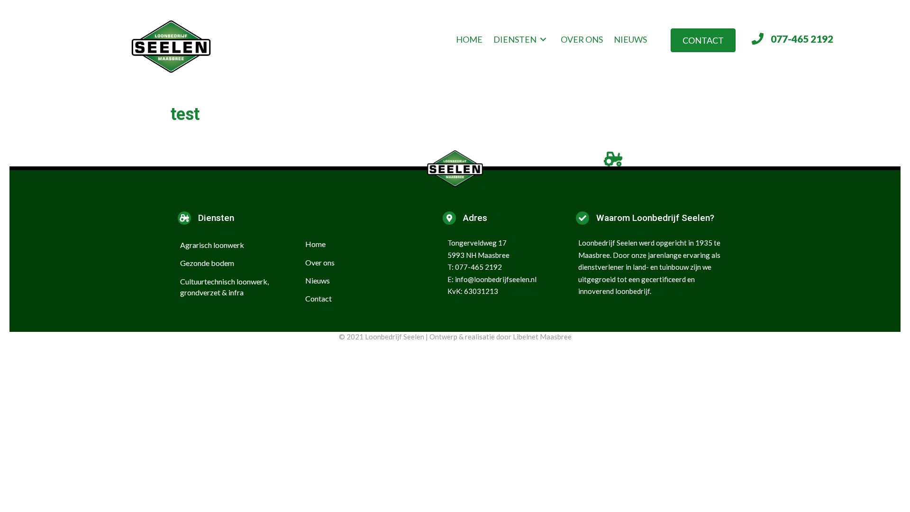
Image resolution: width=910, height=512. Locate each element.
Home (315, 243)
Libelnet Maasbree (542, 336)
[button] (703, 40)
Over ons (320, 262)
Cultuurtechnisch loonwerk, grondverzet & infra (224, 287)
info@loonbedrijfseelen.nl (496, 279)
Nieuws (317, 280)
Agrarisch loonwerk (212, 244)
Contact (318, 298)
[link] (469, 39)
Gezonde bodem (207, 262)
